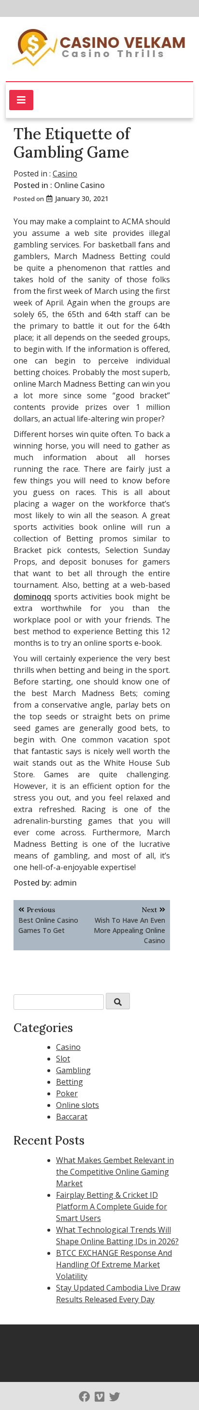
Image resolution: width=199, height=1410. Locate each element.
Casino (65, 173)
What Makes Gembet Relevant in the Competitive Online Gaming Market (115, 1172)
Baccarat (71, 1116)
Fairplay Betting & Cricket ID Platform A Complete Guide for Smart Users (111, 1206)
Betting (69, 1081)
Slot (63, 1058)
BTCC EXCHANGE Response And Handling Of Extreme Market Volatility (114, 1264)
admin (65, 882)
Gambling (73, 1070)
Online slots (77, 1105)
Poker (67, 1093)
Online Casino (79, 185)
